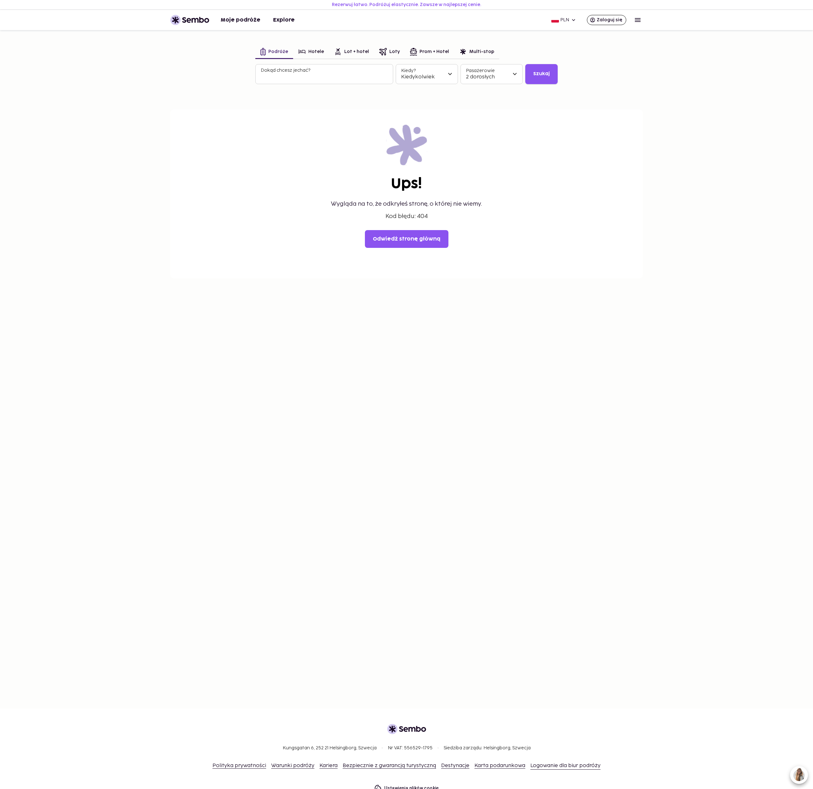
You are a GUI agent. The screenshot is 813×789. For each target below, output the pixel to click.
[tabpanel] (406, 74)
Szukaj (541, 74)
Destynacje (455, 766)
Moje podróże (240, 20)
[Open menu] (638, 20)
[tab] (274, 52)
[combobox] (325, 77)
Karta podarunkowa (499, 766)
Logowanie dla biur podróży (565, 766)
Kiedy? (408, 70)
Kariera (328, 766)
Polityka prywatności (239, 766)
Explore (284, 20)
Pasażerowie (480, 70)
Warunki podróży (292, 766)
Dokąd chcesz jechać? (285, 70)
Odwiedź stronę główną (406, 239)
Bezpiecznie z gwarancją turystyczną (389, 766)
